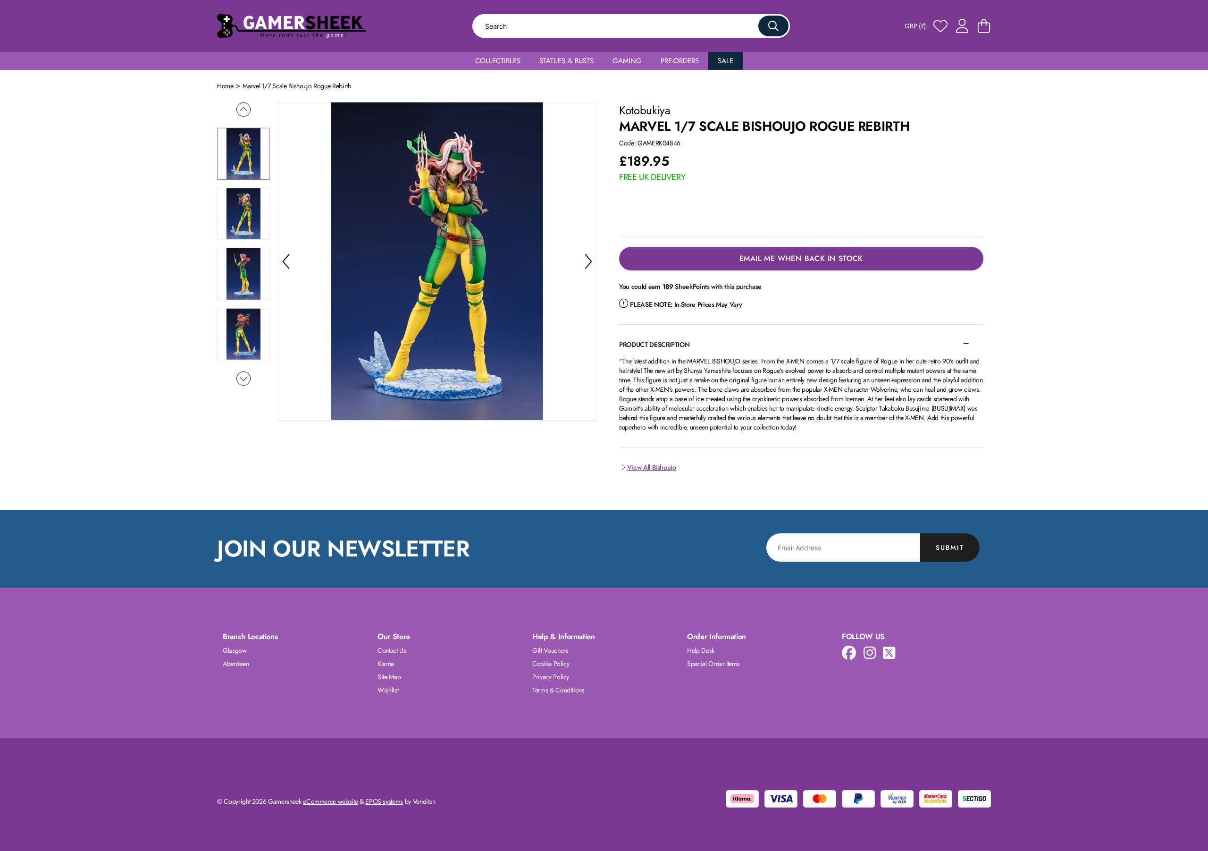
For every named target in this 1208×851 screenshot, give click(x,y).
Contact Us (392, 650)
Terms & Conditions (558, 690)
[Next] (588, 261)
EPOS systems (384, 801)
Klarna (386, 663)
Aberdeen (236, 663)
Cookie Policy (550, 663)
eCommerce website (330, 801)
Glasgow (235, 650)
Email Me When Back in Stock (801, 258)
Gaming (627, 61)
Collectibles (497, 61)
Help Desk (700, 650)
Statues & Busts (566, 61)
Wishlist (388, 690)
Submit (950, 547)
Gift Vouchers (550, 650)
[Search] (773, 26)
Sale (725, 61)
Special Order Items (713, 663)
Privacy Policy (550, 677)
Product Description (654, 344)
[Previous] (286, 261)
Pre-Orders (680, 61)
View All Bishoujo (651, 467)
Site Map (389, 677)
